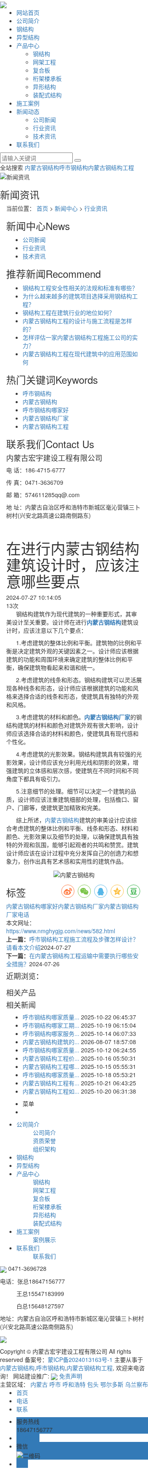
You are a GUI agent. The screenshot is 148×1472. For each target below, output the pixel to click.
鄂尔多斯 (111, 1384)
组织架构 (44, 1149)
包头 (93, 1384)
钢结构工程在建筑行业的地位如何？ (69, 312)
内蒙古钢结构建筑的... (51, 1042)
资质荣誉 (44, 1140)
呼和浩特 (74, 1384)
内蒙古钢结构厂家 (46, 418)
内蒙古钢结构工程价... (51, 1058)
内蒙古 (39, 1384)
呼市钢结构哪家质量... (51, 1017)
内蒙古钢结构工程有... (51, 1083)
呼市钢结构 (73, 167)
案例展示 (44, 1239)
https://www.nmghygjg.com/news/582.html (60, 931)
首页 (42, 208)
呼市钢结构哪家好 (46, 410)
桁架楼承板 (47, 78)
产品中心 (27, 45)
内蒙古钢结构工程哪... (51, 1066)
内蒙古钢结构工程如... (51, 1091)
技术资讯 (44, 136)
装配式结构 (47, 95)
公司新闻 (44, 119)
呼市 (55, 1384)
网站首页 (27, 12)
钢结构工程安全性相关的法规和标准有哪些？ (80, 288)
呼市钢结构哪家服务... (51, 1033)
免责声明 (70, 1376)
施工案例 (27, 103)
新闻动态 (27, 111)
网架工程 (44, 62)
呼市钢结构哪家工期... (51, 1025)
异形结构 (44, 86)
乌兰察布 (136, 1384)
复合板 (41, 70)
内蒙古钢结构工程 (111, 167)
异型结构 (27, 37)
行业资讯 (44, 128)
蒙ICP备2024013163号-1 (80, 1359)
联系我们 (27, 144)
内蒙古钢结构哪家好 (32, 906)
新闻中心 (66, 208)
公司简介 (27, 20)
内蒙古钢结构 (42, 167)
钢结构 (25, 29)
